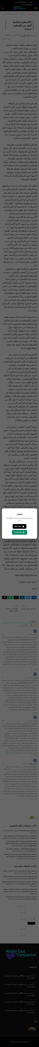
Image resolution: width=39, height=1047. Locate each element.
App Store (18, 526)
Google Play (18, 532)
